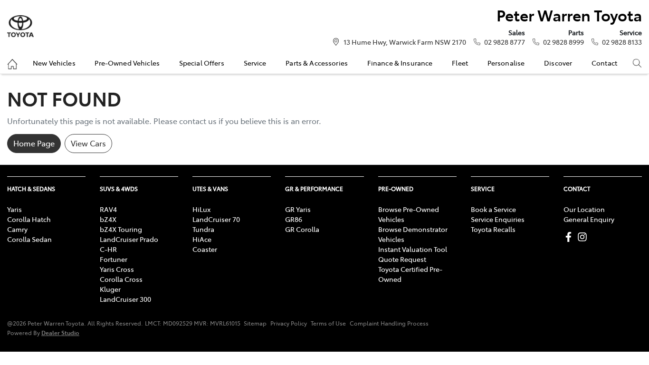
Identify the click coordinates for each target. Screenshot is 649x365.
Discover (558, 62)
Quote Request (402, 259)
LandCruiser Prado (129, 239)
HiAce (201, 239)
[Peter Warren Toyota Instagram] (584, 237)
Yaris (14, 209)
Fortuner (113, 259)
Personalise (506, 62)
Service (255, 62)
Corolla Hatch (29, 219)
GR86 (293, 219)
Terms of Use (328, 323)
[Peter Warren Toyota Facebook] (570, 237)
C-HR (108, 249)
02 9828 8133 (622, 42)
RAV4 (108, 209)
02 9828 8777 (504, 42)
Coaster (204, 249)
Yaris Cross (117, 269)
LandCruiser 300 (125, 299)
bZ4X (108, 219)
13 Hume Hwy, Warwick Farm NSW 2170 (405, 42)
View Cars (88, 143)
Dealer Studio (60, 332)
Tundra (203, 229)
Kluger (110, 289)
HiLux (201, 209)
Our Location (584, 209)
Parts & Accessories (317, 62)
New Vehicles (54, 62)
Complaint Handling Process (389, 323)
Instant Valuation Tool (412, 249)
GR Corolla (302, 229)
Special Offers (201, 62)
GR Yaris (298, 209)
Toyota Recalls (493, 229)
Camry (17, 229)
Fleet (460, 62)
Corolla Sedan (29, 239)
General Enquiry (588, 219)
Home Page (34, 143)
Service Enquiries (498, 219)
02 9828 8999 (563, 42)
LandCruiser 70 (216, 219)
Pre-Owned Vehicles (127, 62)
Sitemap (255, 323)
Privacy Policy (288, 323)
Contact (604, 62)
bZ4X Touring (121, 229)
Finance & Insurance (400, 62)
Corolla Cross (121, 279)
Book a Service (493, 209)
